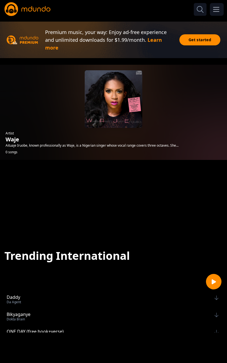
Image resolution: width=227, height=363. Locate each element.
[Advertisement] (113, 201)
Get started (200, 39)
